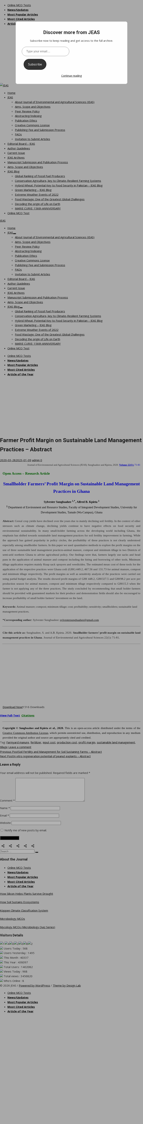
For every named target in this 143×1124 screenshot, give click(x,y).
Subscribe (35, 64)
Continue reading (71, 75)
